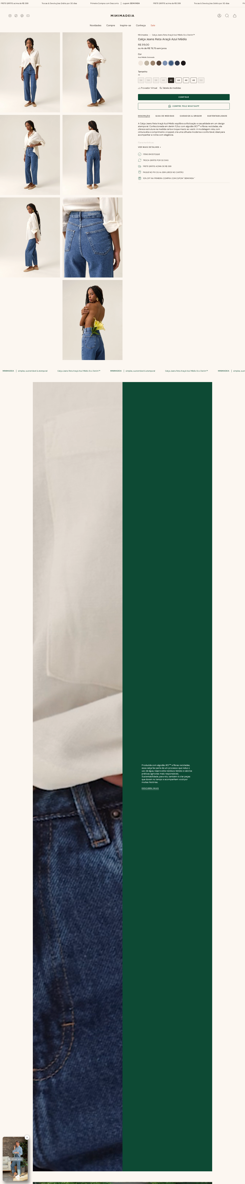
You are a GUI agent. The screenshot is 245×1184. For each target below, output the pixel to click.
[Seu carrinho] (234, 16)
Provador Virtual (149, 88)
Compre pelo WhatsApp (185, 106)
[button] (111, 26)
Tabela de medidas (171, 88)
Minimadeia (143, 35)
